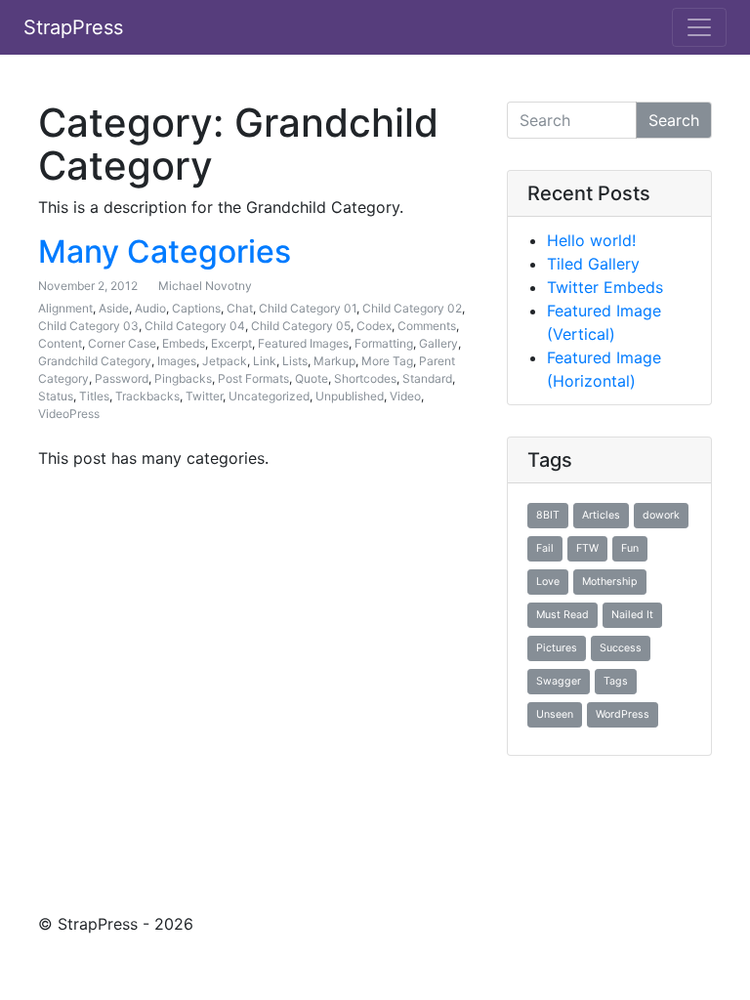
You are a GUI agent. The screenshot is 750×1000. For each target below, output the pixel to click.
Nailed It (632, 614)
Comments (426, 325)
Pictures (556, 648)
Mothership (610, 581)
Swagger (558, 681)
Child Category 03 (88, 325)
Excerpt (231, 343)
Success (621, 648)
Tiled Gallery (593, 263)
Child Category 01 (307, 308)
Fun (630, 548)
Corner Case (122, 343)
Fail (545, 548)
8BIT (548, 515)
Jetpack (224, 361)
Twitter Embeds (605, 287)
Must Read (562, 614)
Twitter (204, 396)
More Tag (387, 361)
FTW (587, 548)
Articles (601, 515)
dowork (661, 515)
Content (60, 343)
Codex (374, 325)
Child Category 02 (412, 308)
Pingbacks (183, 378)
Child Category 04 (195, 325)
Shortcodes (365, 378)
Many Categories (164, 251)
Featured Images (303, 343)
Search (673, 120)
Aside (114, 308)
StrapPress (73, 27)
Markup (334, 361)
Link (264, 361)
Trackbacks (147, 396)
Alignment (65, 308)
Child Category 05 (301, 325)
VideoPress (69, 413)
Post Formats (253, 378)
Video (405, 396)
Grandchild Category (94, 361)
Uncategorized (269, 396)
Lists (295, 361)
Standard (427, 378)
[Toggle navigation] (699, 27)
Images (176, 361)
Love (548, 581)
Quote (311, 378)
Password (121, 378)
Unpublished (349, 396)
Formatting (383, 343)
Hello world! (591, 240)
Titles (94, 396)
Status (55, 396)
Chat (240, 308)
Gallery (438, 343)
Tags (616, 681)
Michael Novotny (205, 285)
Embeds (183, 343)
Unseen (554, 714)
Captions (196, 308)
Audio (150, 308)
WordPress (622, 714)
